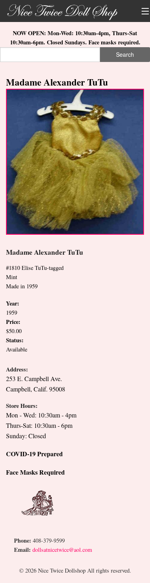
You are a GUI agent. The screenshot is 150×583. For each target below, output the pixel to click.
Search (125, 54)
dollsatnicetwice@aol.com (62, 549)
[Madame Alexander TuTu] (75, 161)
